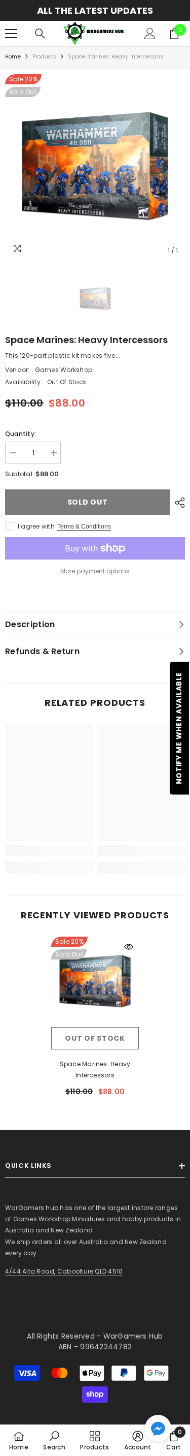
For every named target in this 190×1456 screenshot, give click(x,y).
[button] (158, 1428)
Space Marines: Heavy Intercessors (95, 1069)
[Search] (40, 33)
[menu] (11, 33)
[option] (95, 167)
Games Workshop (63, 369)
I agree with (36, 526)
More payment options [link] (95, 571)
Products (44, 56)
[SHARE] (177, 502)
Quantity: (20, 433)
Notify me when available (179, 728)
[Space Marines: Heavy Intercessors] (95, 982)
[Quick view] (128, 946)
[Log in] (150, 33)
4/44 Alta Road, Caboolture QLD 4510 (64, 1271)
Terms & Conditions (84, 526)
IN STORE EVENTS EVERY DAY (120, 10)
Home (13, 56)
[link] (49, 850)
